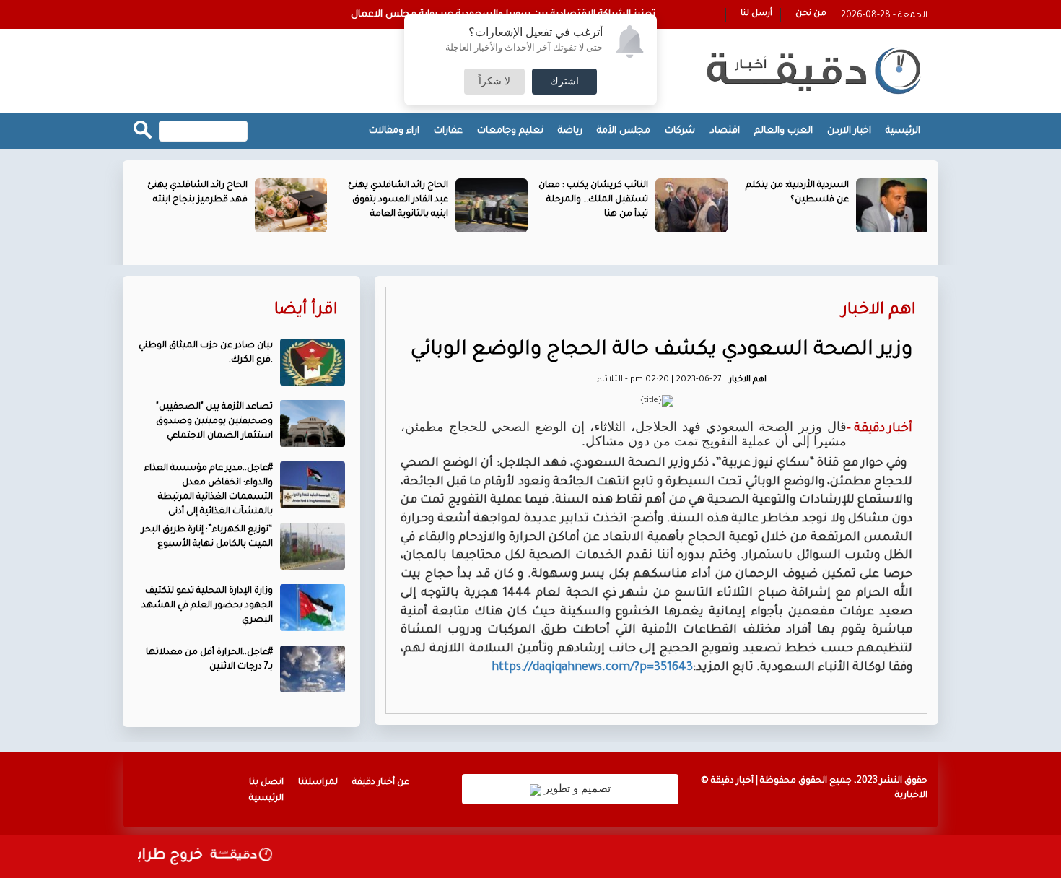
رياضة (570, 131)
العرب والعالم (783, 131)
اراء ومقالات (394, 131)
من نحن (810, 14)
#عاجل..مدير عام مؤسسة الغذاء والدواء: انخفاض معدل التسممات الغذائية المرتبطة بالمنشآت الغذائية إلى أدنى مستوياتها (244, 497)
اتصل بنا (266, 783)
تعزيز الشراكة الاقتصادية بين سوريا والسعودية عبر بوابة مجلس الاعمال (503, 14)
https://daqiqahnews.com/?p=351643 (592, 667)
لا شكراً (494, 82)
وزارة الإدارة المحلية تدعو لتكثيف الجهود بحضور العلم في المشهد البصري (207, 605)
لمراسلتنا (318, 783)
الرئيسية (903, 131)
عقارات (448, 131)
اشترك (564, 82)
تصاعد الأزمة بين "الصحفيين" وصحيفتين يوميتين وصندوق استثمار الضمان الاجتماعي (214, 421)
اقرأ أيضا (306, 311)
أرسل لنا (756, 14)
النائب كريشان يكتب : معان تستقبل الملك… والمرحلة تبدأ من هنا (593, 200)
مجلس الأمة (623, 131)
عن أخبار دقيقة (380, 783)
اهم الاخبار (879, 311)
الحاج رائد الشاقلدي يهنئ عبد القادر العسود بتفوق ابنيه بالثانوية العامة (398, 200)
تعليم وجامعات (510, 131)
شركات (680, 131)
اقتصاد (724, 131)
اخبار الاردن (849, 131)
